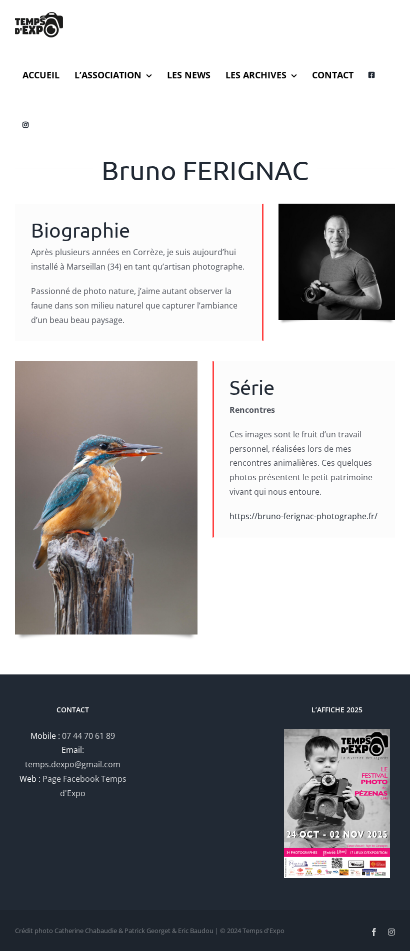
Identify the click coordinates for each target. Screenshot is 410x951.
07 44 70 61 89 (88, 735)
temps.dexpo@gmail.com (72, 764)
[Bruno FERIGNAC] (106, 364)
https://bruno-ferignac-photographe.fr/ (304, 516)
